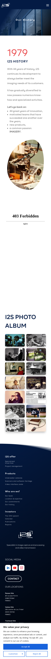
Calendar (9, 519)
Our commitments (12, 502)
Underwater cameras (13, 478)
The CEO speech (12, 516)
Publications (10, 522)
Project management (13, 466)
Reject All (37, 654)
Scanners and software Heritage (18, 481)
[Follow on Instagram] (21, 568)
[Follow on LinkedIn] (8, 568)
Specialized (10, 461)
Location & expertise (13, 499)
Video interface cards (14, 484)
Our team (9, 496)
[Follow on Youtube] (15, 568)
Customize (13, 654)
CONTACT (13, 578)
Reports (8, 525)
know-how (9, 463)
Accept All (25, 646)
